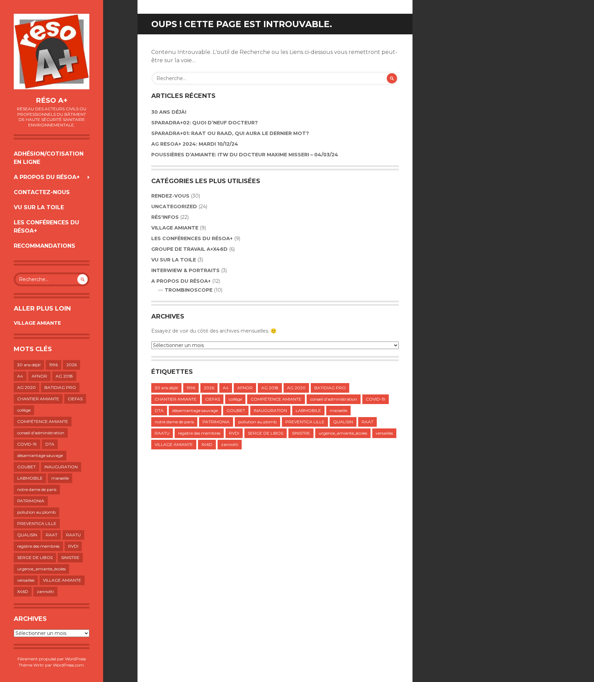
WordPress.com (68, 665)
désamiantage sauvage (40, 455)
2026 (71, 364)
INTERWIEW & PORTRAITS (185, 270)
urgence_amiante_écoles (41, 568)
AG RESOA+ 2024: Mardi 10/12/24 (194, 144)
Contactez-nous (42, 192)
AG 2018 (64, 376)
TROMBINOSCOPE (188, 290)
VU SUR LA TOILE (39, 207)
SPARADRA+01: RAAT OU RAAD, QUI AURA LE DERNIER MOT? (230, 133)
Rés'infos (165, 217)
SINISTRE (70, 557)
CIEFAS (75, 398)
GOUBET (26, 466)
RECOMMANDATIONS (44, 246)
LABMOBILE (30, 478)
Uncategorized (174, 206)
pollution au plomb (36, 512)
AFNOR (39, 376)
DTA (49, 444)
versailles (25, 580)
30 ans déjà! (29, 364)
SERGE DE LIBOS (35, 557)
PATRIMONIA (30, 500)
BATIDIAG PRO (60, 387)
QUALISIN (27, 534)
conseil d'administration (40, 432)
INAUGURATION (61, 466)
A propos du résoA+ (47, 177)
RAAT (51, 534)
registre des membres (38, 546)
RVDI (73, 546)
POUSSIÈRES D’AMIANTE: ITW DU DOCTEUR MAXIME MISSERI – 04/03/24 (244, 155)
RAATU (73, 534)
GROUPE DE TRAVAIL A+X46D (189, 249)
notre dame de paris (36, 489)
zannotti (45, 591)
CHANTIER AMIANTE (38, 398)
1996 (53, 364)
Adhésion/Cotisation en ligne (49, 157)
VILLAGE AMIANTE (37, 323)
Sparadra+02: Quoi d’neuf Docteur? (204, 123)
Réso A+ (51, 100)
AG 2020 (26, 387)
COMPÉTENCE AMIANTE (42, 421)
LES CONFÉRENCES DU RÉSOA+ (46, 226)
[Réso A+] (51, 51)
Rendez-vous (170, 196)
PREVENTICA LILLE (36, 523)
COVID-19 (27, 444)
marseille (60, 478)
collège (24, 410)
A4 (20, 376)
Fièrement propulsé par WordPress (52, 658)
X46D (22, 591)
